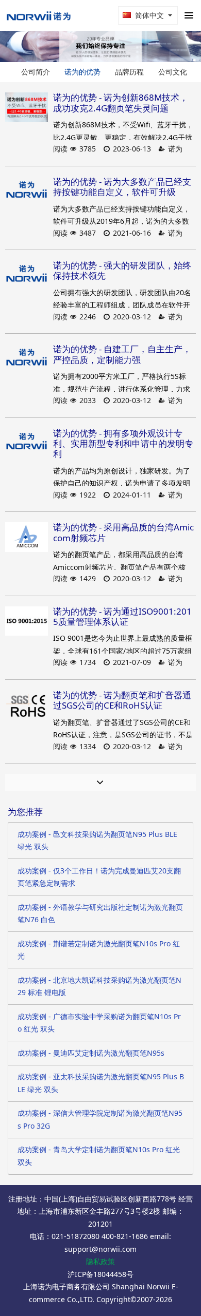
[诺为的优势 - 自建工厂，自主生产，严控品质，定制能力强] (26, 359)
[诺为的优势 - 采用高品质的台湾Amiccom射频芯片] (26, 537)
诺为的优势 (82, 72)
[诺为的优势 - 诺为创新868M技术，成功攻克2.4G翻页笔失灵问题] (26, 107)
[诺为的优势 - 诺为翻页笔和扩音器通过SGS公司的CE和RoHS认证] (26, 705)
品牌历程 (129, 72)
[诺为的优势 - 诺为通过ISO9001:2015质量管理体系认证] (26, 621)
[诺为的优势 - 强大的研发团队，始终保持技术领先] (26, 275)
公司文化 (172, 72)
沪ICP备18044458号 (100, 1274)
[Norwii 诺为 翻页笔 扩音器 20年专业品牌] (38, 15)
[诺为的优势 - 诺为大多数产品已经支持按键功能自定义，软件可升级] (26, 191)
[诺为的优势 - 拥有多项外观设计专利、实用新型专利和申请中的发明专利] (26, 443)
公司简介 (35, 72)
